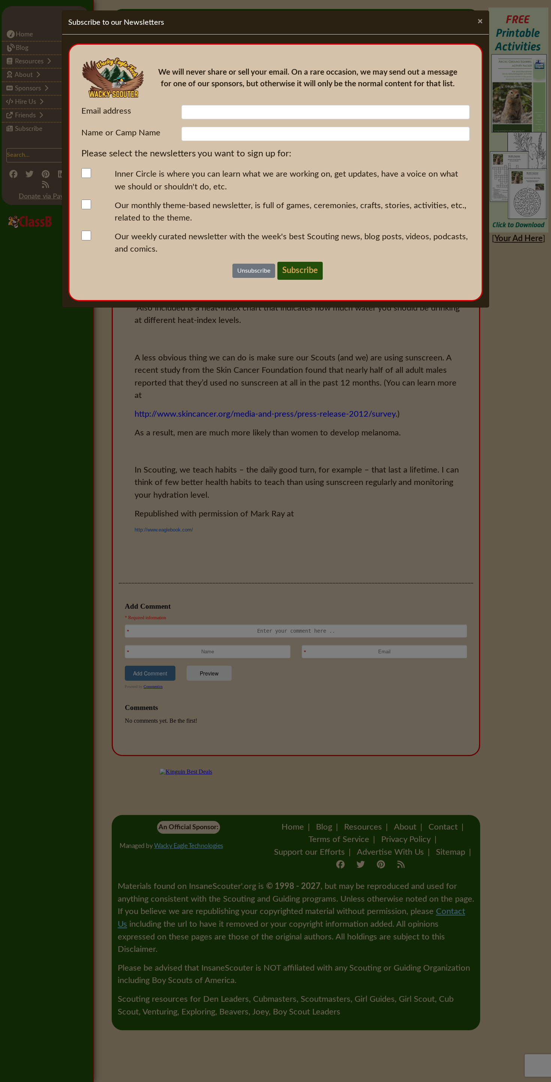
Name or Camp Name (120, 133)
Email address (106, 111)
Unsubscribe (253, 271)
